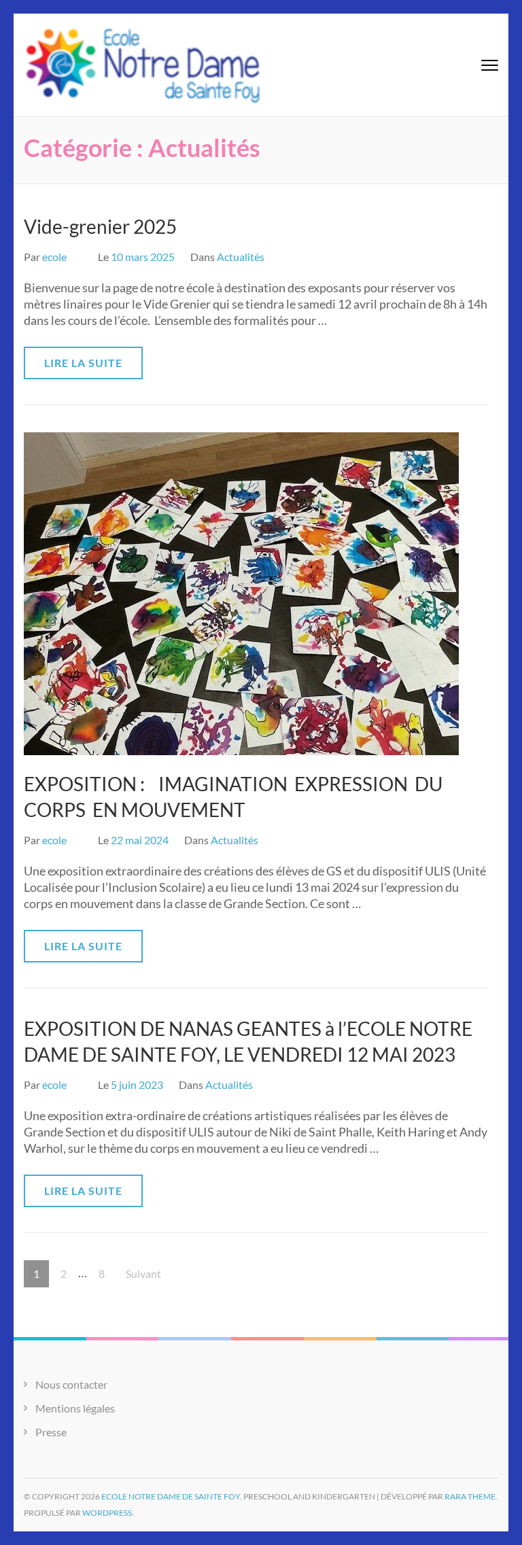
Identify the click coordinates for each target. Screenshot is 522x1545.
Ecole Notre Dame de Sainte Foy (170, 1496)
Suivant (143, 1273)
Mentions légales (75, 1408)
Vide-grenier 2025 (100, 226)
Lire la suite (83, 362)
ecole (54, 256)
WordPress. (108, 1513)
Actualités (240, 256)
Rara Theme (470, 1496)
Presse (51, 1431)
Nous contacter (71, 1384)
